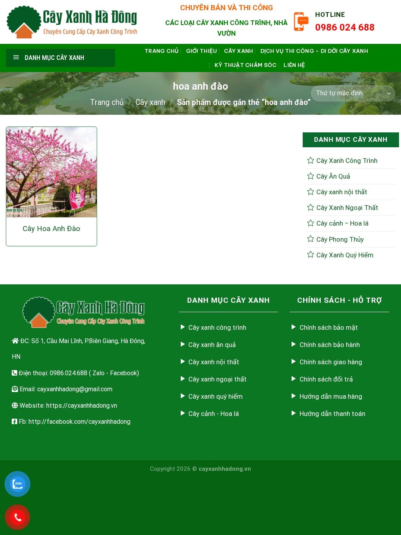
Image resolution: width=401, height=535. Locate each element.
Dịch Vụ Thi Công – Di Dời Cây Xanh (314, 50)
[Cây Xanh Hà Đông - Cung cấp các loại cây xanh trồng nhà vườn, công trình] (72, 22)
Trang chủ (162, 50)
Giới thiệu (201, 50)
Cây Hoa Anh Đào (51, 228)
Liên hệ (294, 65)
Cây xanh (238, 50)
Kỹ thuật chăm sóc (246, 65)
